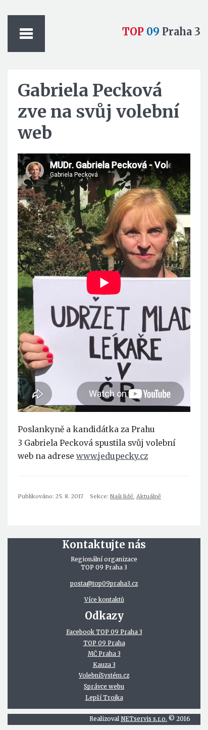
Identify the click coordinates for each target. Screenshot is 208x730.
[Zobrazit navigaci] (26, 33)
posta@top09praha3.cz (104, 583)
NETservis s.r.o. (144, 718)
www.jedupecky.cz (112, 456)
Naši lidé (121, 496)
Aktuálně (148, 496)
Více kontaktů (104, 599)
